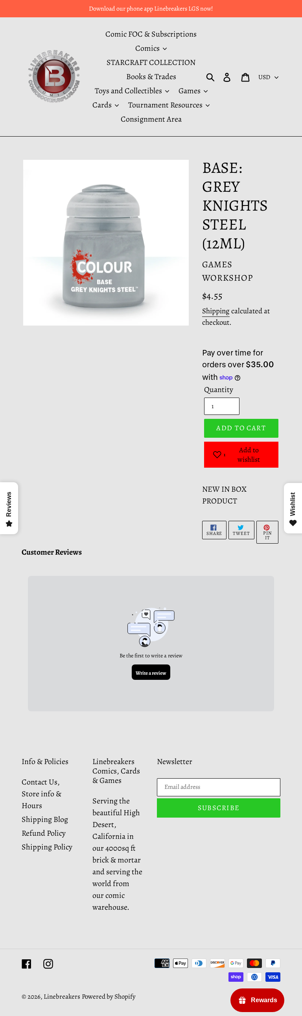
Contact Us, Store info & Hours (41, 794)
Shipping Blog (45, 819)
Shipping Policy (47, 847)
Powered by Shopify (109, 996)
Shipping (216, 311)
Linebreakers (62, 996)
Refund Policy (44, 833)
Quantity (218, 389)
